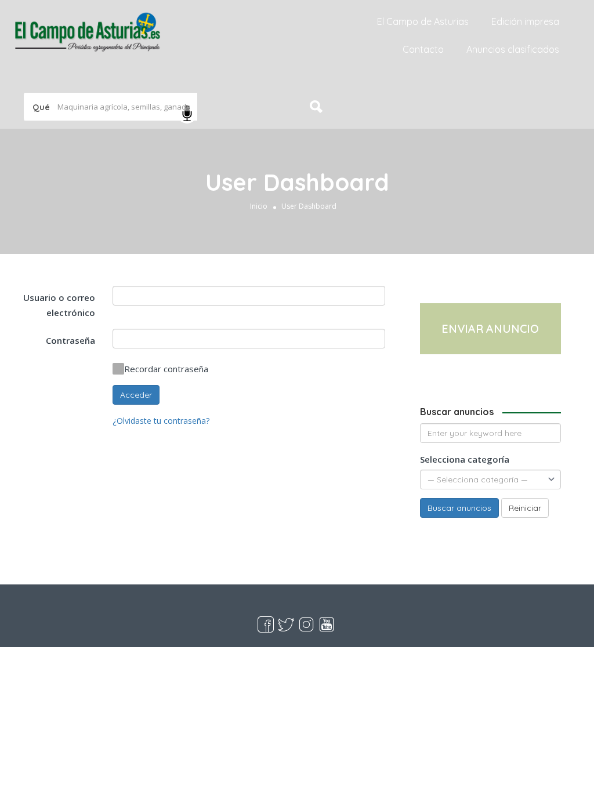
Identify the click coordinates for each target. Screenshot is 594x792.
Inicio (258, 206)
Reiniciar (525, 508)
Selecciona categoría (464, 459)
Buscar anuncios (459, 508)
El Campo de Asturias (423, 21)
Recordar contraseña (166, 369)
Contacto (423, 49)
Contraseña (70, 340)
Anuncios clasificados (512, 49)
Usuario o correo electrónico (59, 305)
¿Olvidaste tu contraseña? (161, 420)
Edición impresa (525, 21)
